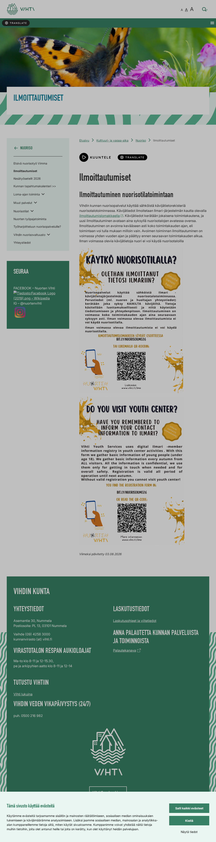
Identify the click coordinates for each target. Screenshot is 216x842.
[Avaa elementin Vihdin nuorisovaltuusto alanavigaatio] (48, 234)
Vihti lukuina (23, 694)
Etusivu (84, 140)
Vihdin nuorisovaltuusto (29, 235)
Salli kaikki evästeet (189, 808)
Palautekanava (124, 650)
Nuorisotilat (21, 211)
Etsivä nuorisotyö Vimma (30, 163)
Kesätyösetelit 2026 (27, 178)
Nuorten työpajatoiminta (30, 219)
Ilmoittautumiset (25, 171)
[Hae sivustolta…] (204, 9)
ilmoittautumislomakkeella (99, 216)
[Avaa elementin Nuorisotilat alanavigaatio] (32, 210)
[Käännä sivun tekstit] (16, 23)
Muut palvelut (23, 202)
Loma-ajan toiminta (27, 194)
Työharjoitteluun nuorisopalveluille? (37, 226)
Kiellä (189, 820)
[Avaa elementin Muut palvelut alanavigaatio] (35, 202)
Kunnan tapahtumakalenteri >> (35, 186)
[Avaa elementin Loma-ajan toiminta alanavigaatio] (43, 193)
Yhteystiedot (22, 242)
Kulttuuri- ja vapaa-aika (112, 140)
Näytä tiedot (189, 832)
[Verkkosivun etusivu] (20, 9)
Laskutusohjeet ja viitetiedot (134, 621)
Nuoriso (141, 140)
